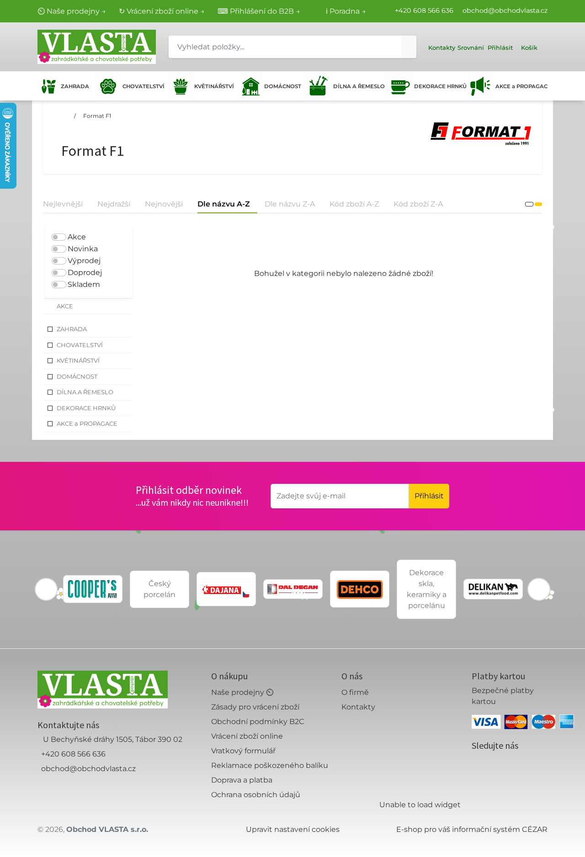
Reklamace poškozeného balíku (269, 765)
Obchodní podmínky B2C (257, 721)
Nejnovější (164, 204)
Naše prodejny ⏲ (242, 692)
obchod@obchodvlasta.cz (505, 10)
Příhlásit (429, 496)
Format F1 (97, 115)
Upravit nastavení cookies (293, 829)
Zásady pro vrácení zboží (255, 707)
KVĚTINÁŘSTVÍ (213, 86)
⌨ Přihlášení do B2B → (259, 11)
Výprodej (84, 260)
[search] (409, 47)
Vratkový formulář (243, 750)
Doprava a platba (241, 780)
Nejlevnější (63, 204)
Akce (77, 237)
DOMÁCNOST (282, 86)
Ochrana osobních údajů (255, 794)
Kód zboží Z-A (418, 204)
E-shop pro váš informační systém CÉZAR (472, 829)
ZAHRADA (75, 86)
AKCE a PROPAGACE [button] (87, 423)
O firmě (355, 692)
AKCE (65, 306)
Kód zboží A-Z (354, 204)
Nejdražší (113, 204)
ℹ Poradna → (346, 11)
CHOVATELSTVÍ (142, 86)
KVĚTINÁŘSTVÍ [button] (78, 360)
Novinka (83, 248)
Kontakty (358, 707)
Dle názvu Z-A (290, 204)
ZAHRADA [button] (72, 329)
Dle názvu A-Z (223, 204)
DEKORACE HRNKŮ (438, 86)
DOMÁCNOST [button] (77, 376)
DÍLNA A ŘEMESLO (357, 86)
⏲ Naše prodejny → (71, 11)
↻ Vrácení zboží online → (162, 11)
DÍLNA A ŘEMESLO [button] (85, 392)
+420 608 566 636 (424, 10)
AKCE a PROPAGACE (521, 86)
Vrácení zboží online (247, 736)
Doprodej (85, 272)
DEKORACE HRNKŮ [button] (86, 408)
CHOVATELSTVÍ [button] (80, 345)
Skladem (84, 284)
